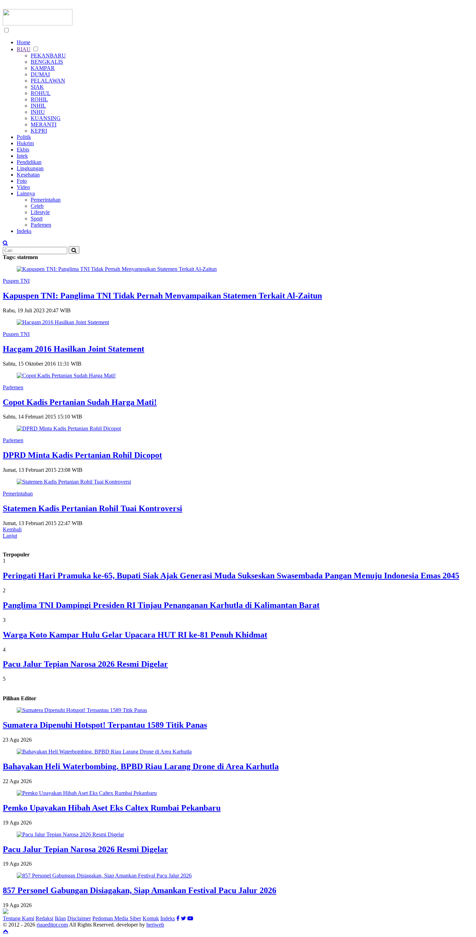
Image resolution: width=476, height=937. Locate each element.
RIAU (24, 49)
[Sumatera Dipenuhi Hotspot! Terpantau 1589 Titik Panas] (82, 710)
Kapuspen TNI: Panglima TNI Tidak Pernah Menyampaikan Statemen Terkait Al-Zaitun (162, 295)
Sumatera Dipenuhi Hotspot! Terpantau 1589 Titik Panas (105, 724)
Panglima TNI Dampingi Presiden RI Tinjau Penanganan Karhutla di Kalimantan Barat (161, 605)
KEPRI (39, 131)
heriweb (155, 925)
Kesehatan (28, 175)
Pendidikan (29, 162)
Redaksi (44, 918)
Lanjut (10, 536)
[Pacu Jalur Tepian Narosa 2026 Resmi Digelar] (70, 834)
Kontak (151, 918)
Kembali (12, 529)
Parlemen (41, 225)
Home (23, 42)
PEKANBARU (48, 55)
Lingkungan (30, 168)
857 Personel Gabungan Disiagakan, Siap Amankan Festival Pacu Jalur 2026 (139, 890)
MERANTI (43, 124)
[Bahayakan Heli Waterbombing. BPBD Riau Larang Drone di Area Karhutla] (104, 752)
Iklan (60, 918)
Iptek (22, 156)
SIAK (37, 87)
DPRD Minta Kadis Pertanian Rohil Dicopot (82, 455)
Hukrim (25, 143)
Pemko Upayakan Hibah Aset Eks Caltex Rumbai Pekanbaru (112, 807)
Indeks (24, 231)
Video (23, 187)
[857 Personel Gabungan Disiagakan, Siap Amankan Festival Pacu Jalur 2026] (104, 876)
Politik (24, 137)
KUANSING (46, 118)
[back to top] (5, 931)
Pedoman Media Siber (116, 918)
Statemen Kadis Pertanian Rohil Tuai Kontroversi (92, 508)
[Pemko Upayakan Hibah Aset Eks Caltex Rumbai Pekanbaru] (87, 793)
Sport (37, 218)
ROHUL (41, 93)
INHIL (38, 106)
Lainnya (26, 193)
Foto (22, 181)
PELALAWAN (48, 81)
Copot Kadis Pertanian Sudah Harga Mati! (80, 402)
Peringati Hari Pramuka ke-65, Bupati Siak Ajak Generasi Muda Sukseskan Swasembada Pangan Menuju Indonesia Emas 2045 (231, 575)
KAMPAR (43, 68)
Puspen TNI (16, 281)
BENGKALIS (47, 62)
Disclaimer (79, 918)
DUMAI (40, 74)
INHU (38, 112)
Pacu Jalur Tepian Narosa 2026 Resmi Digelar (85, 664)
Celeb (37, 206)
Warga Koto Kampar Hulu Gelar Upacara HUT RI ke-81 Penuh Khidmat (135, 634)
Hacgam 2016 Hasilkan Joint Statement (73, 348)
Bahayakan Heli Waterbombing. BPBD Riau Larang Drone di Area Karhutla (141, 766)
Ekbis (23, 150)
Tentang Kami (18, 918)
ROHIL (39, 99)
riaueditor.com (52, 925)
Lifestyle (40, 212)
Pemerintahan (46, 200)
